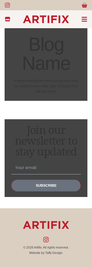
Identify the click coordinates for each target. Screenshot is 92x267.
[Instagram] (7, 5)
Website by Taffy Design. (46, 253)
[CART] (84, 5)
